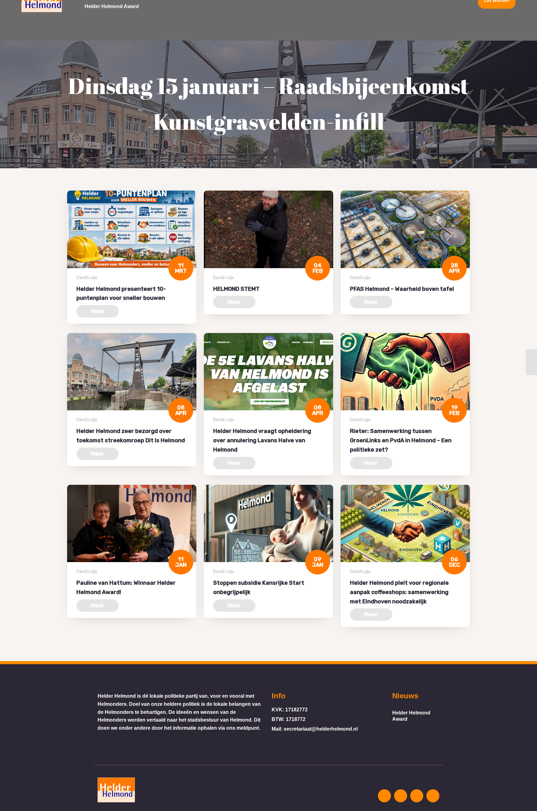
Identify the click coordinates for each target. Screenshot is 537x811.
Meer (97, 311)
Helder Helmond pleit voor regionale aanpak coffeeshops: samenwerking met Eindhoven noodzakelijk (399, 592)
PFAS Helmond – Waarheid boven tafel (402, 289)
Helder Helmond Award (112, 6)
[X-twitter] (416, 795)
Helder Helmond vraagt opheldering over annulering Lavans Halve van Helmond (262, 440)
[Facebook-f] (400, 795)
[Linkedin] (432, 795)
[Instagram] (384, 795)
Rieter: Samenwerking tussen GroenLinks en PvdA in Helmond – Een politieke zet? (401, 440)
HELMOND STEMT (236, 289)
